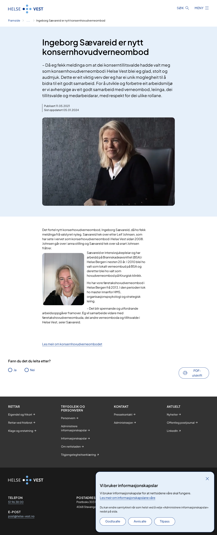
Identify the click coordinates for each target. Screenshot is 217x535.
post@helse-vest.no (21, 516)
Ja (15, 370)
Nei (32, 370)
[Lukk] (207, 478)
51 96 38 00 (16, 502)
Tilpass (165, 521)
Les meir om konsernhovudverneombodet (72, 344)
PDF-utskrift (197, 373)
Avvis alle (140, 521)
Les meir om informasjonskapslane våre (127, 498)
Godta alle (112, 521)
